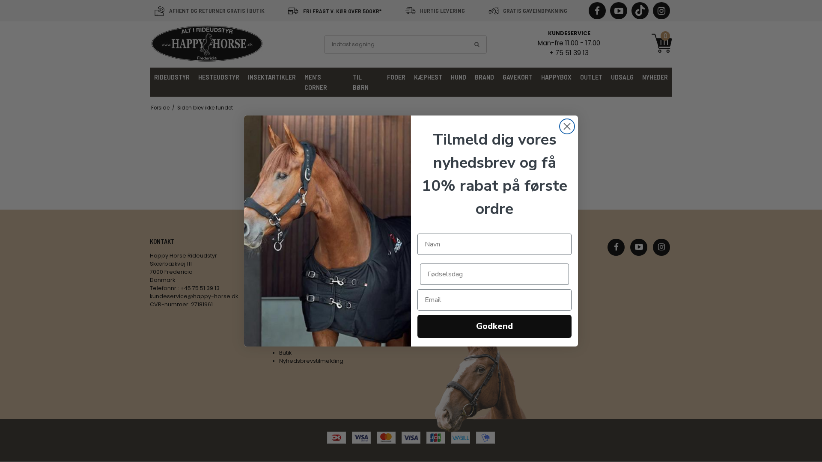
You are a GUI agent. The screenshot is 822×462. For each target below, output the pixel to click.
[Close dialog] (567, 126)
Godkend (494, 326)
